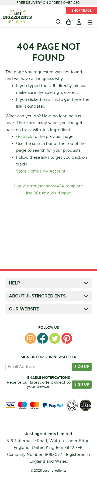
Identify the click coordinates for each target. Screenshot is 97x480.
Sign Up (81, 384)
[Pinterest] (66, 338)
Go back (24, 136)
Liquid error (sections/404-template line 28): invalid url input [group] (48, 190)
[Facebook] (42, 338)
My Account (53, 171)
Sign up (81, 366)
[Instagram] (30, 338)
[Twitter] (54, 338)
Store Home (27, 171)
